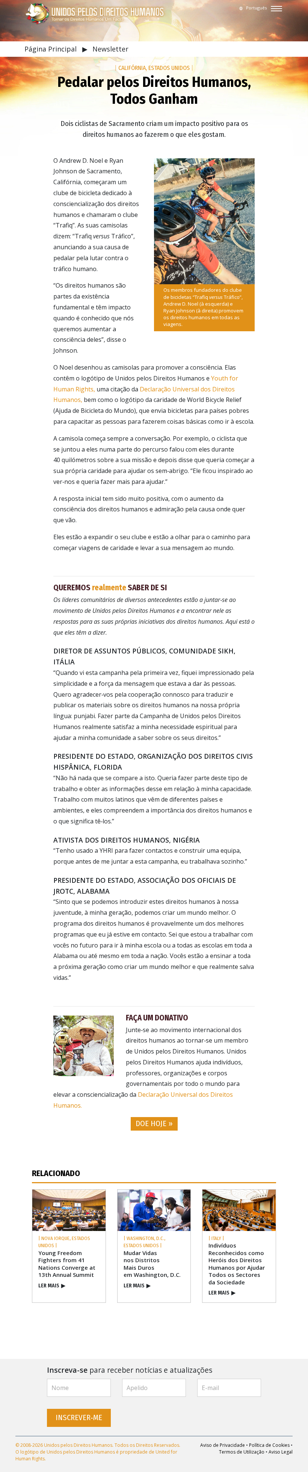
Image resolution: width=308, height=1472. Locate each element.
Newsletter (110, 48)
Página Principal (51, 48)
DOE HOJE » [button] (154, 1123)
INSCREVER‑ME (79, 1417)
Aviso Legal (281, 1452)
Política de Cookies (269, 1445)
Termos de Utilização (241, 1452)
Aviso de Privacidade (222, 1445)
